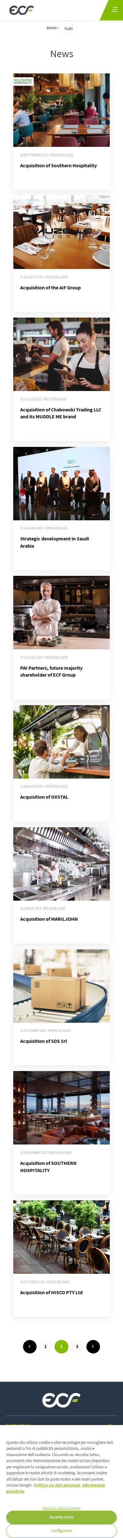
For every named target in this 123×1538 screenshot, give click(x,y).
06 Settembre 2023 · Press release (46, 155)
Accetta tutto (61, 1517)
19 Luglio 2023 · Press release (43, 399)
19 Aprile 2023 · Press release (43, 908)
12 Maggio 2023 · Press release (44, 786)
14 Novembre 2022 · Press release (46, 1153)
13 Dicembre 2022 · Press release (45, 1030)
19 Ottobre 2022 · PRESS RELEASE (45, 1282)
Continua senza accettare (62, 1508)
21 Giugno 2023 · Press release (44, 528)
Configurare (61, 1530)
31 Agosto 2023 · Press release (44, 277)
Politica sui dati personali (57, 1485)
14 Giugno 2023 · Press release (44, 657)
